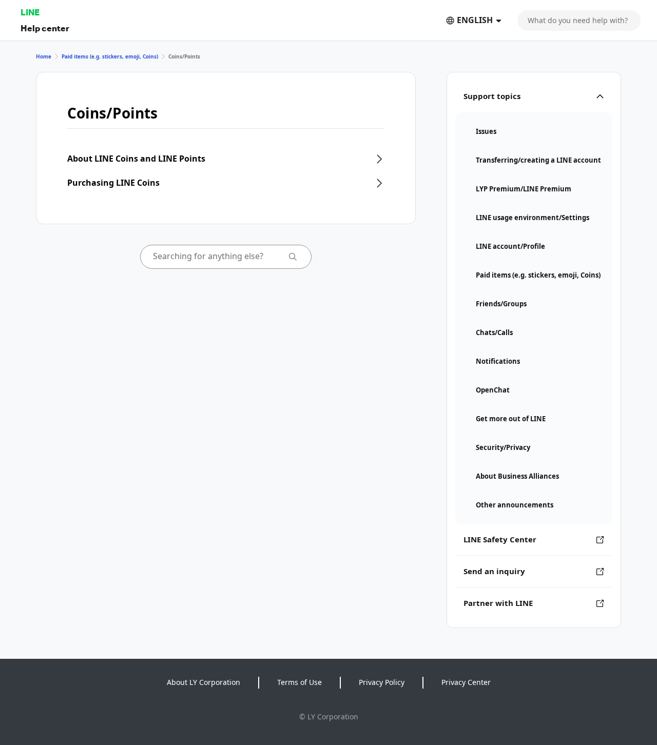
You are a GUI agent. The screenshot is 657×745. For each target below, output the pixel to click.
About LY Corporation (203, 682)
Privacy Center (466, 682)
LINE (30, 12)
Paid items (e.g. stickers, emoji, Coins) (110, 56)
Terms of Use (299, 682)
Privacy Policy (381, 682)
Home (43, 56)
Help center (45, 28)
